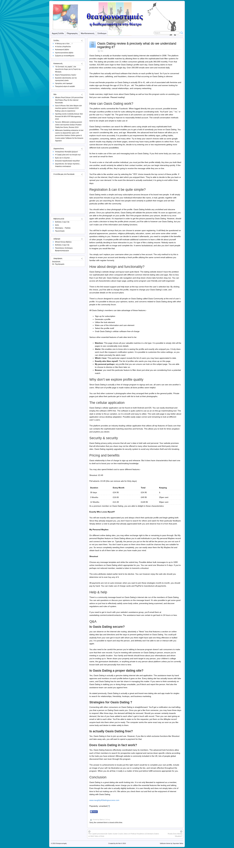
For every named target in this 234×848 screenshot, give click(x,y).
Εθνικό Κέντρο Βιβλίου (63, 242)
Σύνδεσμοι (102, 33)
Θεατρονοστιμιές (61, 843)
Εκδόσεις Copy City (62, 222)
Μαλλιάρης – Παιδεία (62, 228)
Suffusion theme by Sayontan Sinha (171, 843)
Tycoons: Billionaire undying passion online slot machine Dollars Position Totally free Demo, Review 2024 (68, 124)
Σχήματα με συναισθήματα (64, 56)
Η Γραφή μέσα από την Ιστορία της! (68, 155)
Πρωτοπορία (59, 231)
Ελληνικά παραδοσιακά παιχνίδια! (67, 161)
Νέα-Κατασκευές (88, 33)
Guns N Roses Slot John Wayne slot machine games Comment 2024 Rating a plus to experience (68, 108)
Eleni (101, 819)
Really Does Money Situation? (175, 835)
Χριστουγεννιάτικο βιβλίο (64, 53)
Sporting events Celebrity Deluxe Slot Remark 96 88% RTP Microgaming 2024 (69, 116)
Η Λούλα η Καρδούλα (63, 47)
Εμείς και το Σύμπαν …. (63, 158)
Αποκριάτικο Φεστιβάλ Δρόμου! (66, 152)
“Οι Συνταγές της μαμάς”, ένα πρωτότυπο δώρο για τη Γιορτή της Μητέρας (68, 69)
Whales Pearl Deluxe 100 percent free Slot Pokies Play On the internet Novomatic (69, 100)
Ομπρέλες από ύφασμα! (63, 83)
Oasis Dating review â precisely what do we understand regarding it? (136, 45)
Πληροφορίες (72, 33)
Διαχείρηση (56, 262)
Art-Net (118, 843)
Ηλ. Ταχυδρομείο (58, 264)
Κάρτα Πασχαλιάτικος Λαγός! (65, 75)
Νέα (101, 51)
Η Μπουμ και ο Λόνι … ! (63, 44)
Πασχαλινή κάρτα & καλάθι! (65, 86)
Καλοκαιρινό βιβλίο (62, 50)
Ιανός (57, 225)
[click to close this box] (82, 40)
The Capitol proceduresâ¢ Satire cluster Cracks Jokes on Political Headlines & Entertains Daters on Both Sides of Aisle (123, 835)
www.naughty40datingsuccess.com (104, 800)
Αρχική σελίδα (58, 33)
